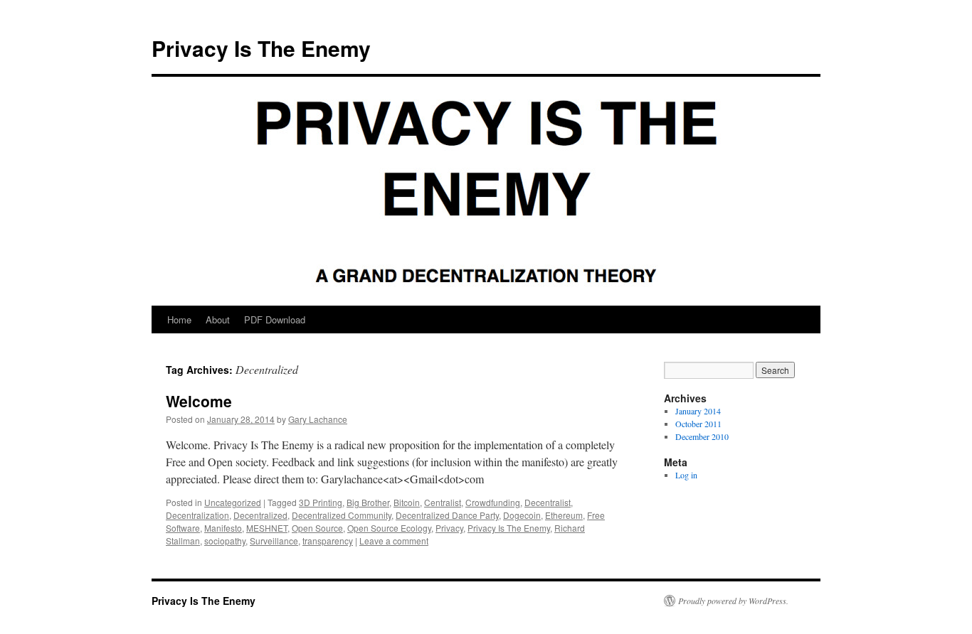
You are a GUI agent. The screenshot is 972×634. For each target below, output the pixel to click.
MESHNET (266, 528)
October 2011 (698, 423)
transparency (327, 540)
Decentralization (197, 515)
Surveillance (274, 540)
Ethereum (564, 515)
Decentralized (260, 515)
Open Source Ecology (389, 528)
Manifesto (223, 528)
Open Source (317, 528)
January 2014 (698, 411)
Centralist (442, 502)
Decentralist (547, 502)
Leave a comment (393, 540)
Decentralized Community (341, 515)
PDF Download (274, 319)
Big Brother (368, 502)
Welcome (199, 401)
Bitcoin (406, 502)
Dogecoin (522, 515)
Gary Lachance (317, 419)
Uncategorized (232, 502)
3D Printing (320, 502)
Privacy (449, 528)
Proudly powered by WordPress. (733, 600)
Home (179, 319)
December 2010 (702, 436)
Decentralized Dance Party (447, 515)
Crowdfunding (492, 502)
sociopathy (224, 540)
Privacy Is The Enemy (261, 48)
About (218, 319)
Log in (686, 474)
